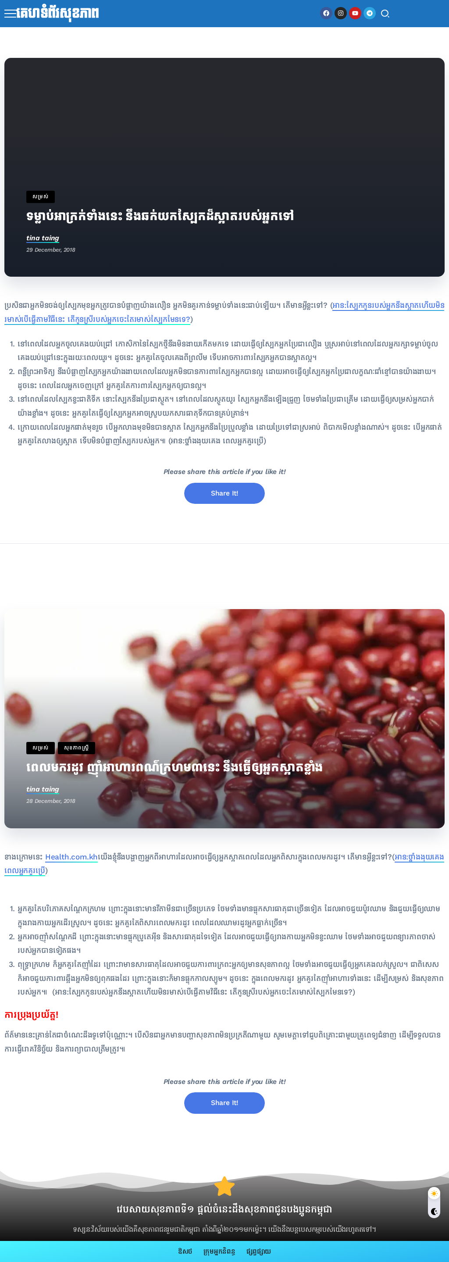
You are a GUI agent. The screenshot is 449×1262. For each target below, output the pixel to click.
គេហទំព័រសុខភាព (57, 13)
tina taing (42, 238)
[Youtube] (355, 13)
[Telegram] (369, 13)
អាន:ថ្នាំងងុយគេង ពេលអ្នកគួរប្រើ (217, 441)
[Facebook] (326, 13)
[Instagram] (341, 13)
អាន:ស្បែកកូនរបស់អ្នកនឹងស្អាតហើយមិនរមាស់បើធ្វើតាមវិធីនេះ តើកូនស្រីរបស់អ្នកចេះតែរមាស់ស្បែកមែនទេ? (204, 992)
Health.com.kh (71, 857)
